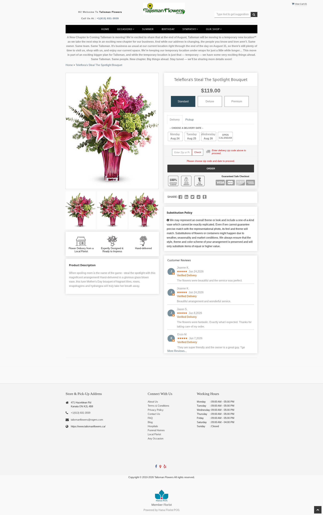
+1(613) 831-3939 (108, 18)
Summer (148, 29)
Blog (150, 422)
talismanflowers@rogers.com (87, 419)
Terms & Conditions (158, 405)
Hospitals (153, 426)
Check (197, 152)
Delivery (175, 119)
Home (105, 29)
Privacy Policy (156, 409)
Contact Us (154, 413)
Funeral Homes (156, 430)
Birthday (168, 29)
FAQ (150, 418)
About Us (153, 401)
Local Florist (154, 434)
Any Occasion (155, 438)
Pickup (189, 119)
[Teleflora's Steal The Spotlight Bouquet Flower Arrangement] (81, 210)
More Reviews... (177, 351)
